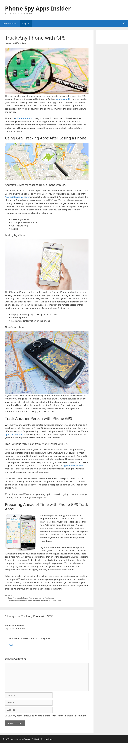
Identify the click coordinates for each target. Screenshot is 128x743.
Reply (11, 645)
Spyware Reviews (9, 23)
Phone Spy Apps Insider (38, 8)
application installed (73, 465)
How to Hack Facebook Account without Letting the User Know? (35, 601)
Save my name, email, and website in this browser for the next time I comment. (47, 715)
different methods (24, 118)
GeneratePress (46, 739)
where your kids (64, 99)
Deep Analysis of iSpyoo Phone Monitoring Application (31, 598)
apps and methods (14, 434)
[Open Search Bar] (124, 23)
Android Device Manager (17, 196)
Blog (24, 23)
